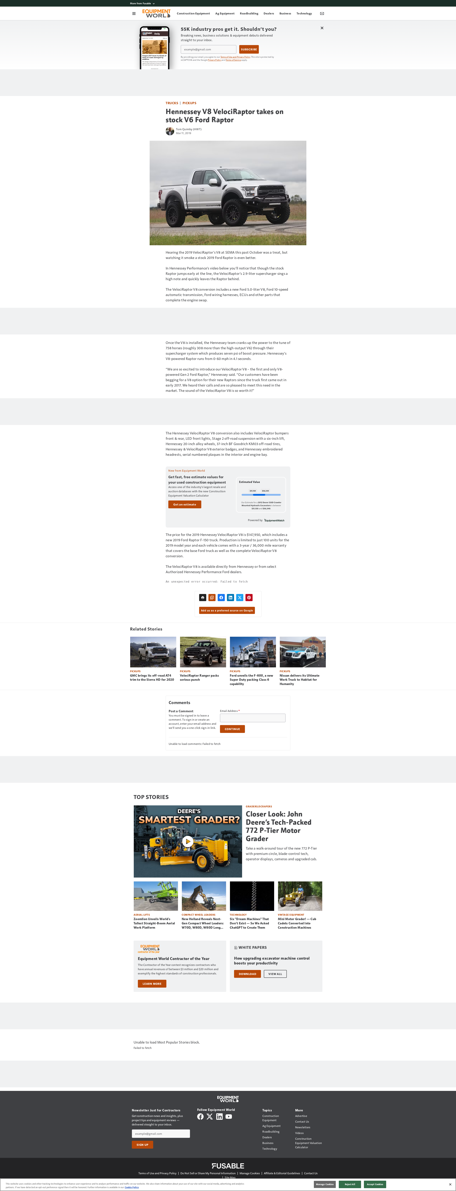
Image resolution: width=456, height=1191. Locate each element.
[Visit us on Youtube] (229, 1116)
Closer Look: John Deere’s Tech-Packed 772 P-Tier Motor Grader (279, 826)
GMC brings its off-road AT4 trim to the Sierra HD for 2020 (152, 678)
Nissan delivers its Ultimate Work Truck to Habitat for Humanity (299, 680)
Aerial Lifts (142, 914)
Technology (238, 914)
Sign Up (142, 1144)
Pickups (189, 103)
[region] (228, 1184)
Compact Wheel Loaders (199, 914)
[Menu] (134, 13)
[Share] (221, 597)
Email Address (230, 710)
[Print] (202, 597)
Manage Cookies (250, 1173)
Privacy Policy (214, 59)
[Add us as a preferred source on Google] (212, 597)
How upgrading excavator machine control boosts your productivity (272, 961)
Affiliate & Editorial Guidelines (282, 1173)
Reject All (350, 1184)
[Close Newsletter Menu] (322, 28)
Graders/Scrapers (259, 806)
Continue (232, 729)
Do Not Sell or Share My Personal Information (208, 1173)
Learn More (152, 983)
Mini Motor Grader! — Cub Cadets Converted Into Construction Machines (297, 923)
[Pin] (249, 597)
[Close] (450, 1184)
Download (247, 974)
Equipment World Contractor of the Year (173, 958)
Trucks (172, 103)
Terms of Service (233, 59)
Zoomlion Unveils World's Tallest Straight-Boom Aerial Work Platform (154, 923)
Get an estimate (184, 504)
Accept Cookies (375, 1184)
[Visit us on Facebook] (200, 1116)
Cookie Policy (132, 1187)
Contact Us (311, 1173)
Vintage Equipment (291, 914)
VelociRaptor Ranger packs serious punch (199, 678)
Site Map (230, 1177)
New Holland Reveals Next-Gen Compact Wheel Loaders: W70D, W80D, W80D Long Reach (203, 923)
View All (275, 974)
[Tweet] (239, 597)
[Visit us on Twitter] (209, 1116)
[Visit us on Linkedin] (219, 1116)
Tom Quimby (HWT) (188, 129)
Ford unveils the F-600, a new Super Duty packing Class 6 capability (251, 680)
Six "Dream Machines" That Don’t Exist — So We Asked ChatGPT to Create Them (249, 923)
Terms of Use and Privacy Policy (235, 56)
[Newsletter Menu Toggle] (322, 13)
